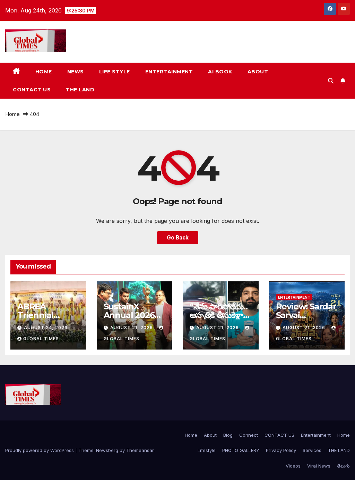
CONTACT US (32, 90)
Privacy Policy (281, 450)
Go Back (178, 237)
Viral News (318, 466)
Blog (228, 435)
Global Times (41, 338)
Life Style (114, 72)
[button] (331, 80)
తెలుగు (343, 466)
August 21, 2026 (132, 327)
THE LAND (80, 90)
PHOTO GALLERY (240, 450)
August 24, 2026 (46, 327)
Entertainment (169, 72)
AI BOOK (220, 72)
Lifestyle (207, 450)
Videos (293, 466)
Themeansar (140, 450)
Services (312, 450)
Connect (248, 435)
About (258, 72)
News (75, 72)
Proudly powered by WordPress (40, 450)
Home (43, 72)
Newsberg (107, 450)
